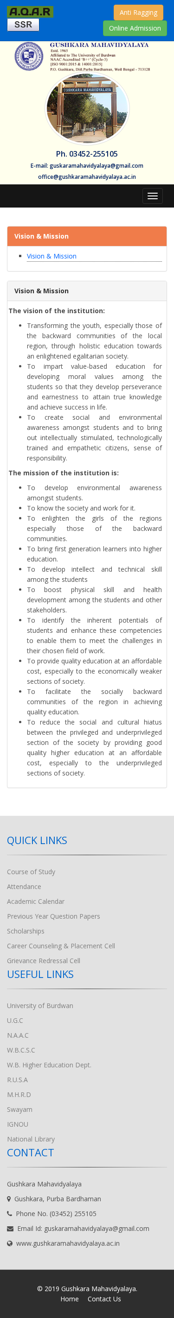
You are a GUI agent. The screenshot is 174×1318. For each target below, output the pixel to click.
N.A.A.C (18, 1035)
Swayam (19, 1109)
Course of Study (31, 871)
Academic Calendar (35, 901)
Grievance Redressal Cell (43, 960)
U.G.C (15, 1020)
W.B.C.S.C (21, 1050)
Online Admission (135, 28)
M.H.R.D (19, 1094)
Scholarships (26, 931)
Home (69, 1298)
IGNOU (17, 1124)
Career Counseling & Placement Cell (61, 945)
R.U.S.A (17, 1079)
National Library (31, 1139)
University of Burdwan (40, 1005)
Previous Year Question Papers (53, 916)
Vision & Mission (52, 256)
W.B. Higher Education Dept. (49, 1064)
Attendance (24, 886)
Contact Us (104, 1298)
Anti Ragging (138, 12)
